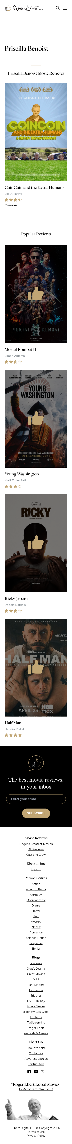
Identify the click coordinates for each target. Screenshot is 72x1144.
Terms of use (36, 1132)
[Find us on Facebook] (29, 1071)
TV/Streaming (36, 1022)
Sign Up (36, 869)
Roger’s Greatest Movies (36, 844)
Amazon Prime (36, 889)
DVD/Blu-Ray (36, 1001)
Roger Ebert (36, 1028)
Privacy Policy (36, 1135)
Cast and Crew (36, 854)
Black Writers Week (36, 1012)
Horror (36, 911)
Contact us (36, 1053)
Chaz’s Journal (36, 968)
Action (36, 884)
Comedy (36, 894)
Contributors (36, 1064)
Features (36, 1017)
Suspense (36, 943)
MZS (36, 979)
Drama (36, 905)
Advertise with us (36, 1058)
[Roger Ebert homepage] (24, 8)
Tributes (36, 995)
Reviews (36, 963)
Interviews (36, 990)
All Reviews (36, 849)
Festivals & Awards (36, 1033)
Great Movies (36, 974)
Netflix (36, 927)
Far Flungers (36, 985)
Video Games (36, 1006)
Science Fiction (36, 938)
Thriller (36, 948)
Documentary (36, 900)
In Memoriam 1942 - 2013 (36, 1089)
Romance (36, 932)
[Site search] (58, 8)
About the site (36, 1048)
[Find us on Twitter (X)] (43, 1071)
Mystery (36, 921)
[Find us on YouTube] (36, 1071)
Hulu (36, 916)
